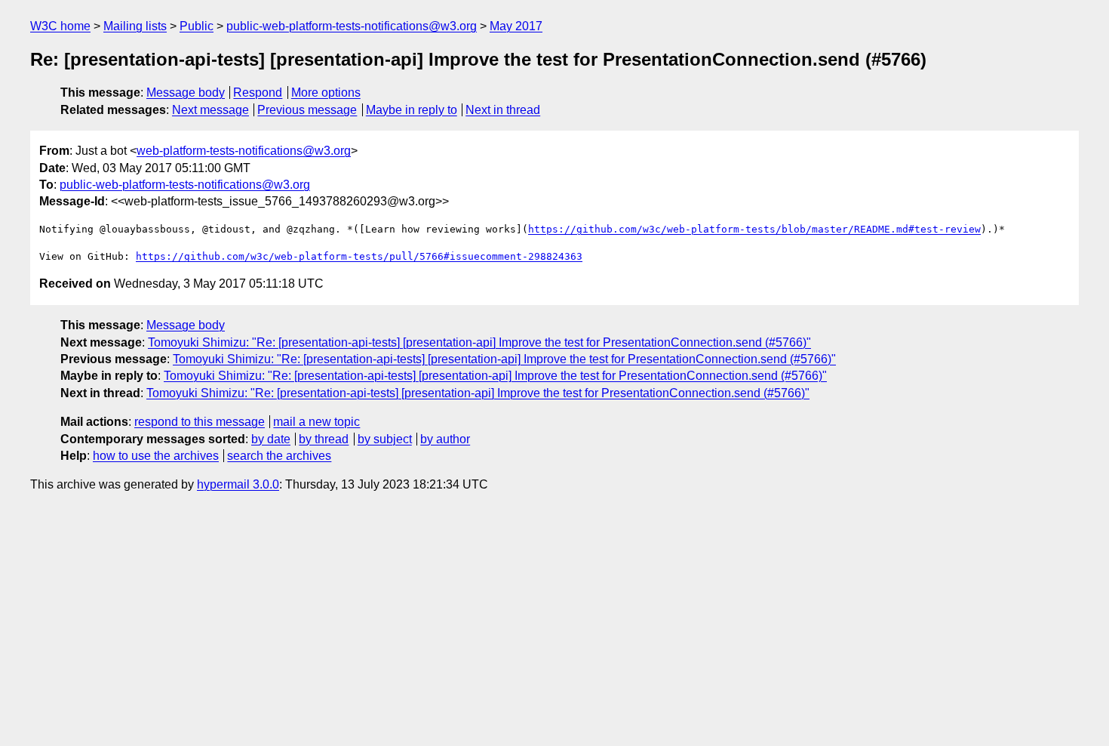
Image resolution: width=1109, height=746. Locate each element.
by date (270, 439)
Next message (210, 109)
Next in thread (502, 109)
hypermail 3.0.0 (238, 484)
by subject (385, 439)
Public (197, 26)
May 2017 (516, 26)
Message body (185, 92)
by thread (324, 439)
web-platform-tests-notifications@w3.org (244, 150)
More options (326, 92)
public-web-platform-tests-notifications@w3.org (351, 26)
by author (445, 439)
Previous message (307, 109)
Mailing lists (135, 26)
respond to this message (199, 421)
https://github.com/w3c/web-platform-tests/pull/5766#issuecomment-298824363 (359, 256)
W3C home (60, 26)
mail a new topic (316, 421)
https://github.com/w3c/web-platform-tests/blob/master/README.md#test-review (754, 229)
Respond (257, 92)
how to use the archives (156, 455)
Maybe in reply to (411, 109)
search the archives (279, 455)
